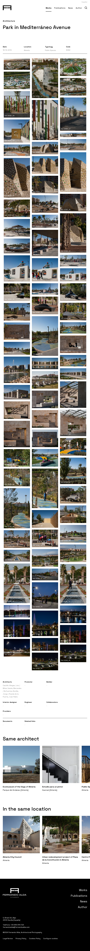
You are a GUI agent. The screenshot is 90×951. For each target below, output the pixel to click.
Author (79, 8)
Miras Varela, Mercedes (12, 688)
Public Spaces (50, 50)
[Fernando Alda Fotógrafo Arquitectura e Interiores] (7, 7)
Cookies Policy (34, 938)
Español (84, 2)
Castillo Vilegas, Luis (11, 685)
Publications (59, 8)
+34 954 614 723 (17, 925)
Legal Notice (8, 938)
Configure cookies (50, 938)
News (70, 8)
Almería (27, 50)
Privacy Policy (21, 938)
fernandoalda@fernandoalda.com (16, 927)
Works (48, 8)
